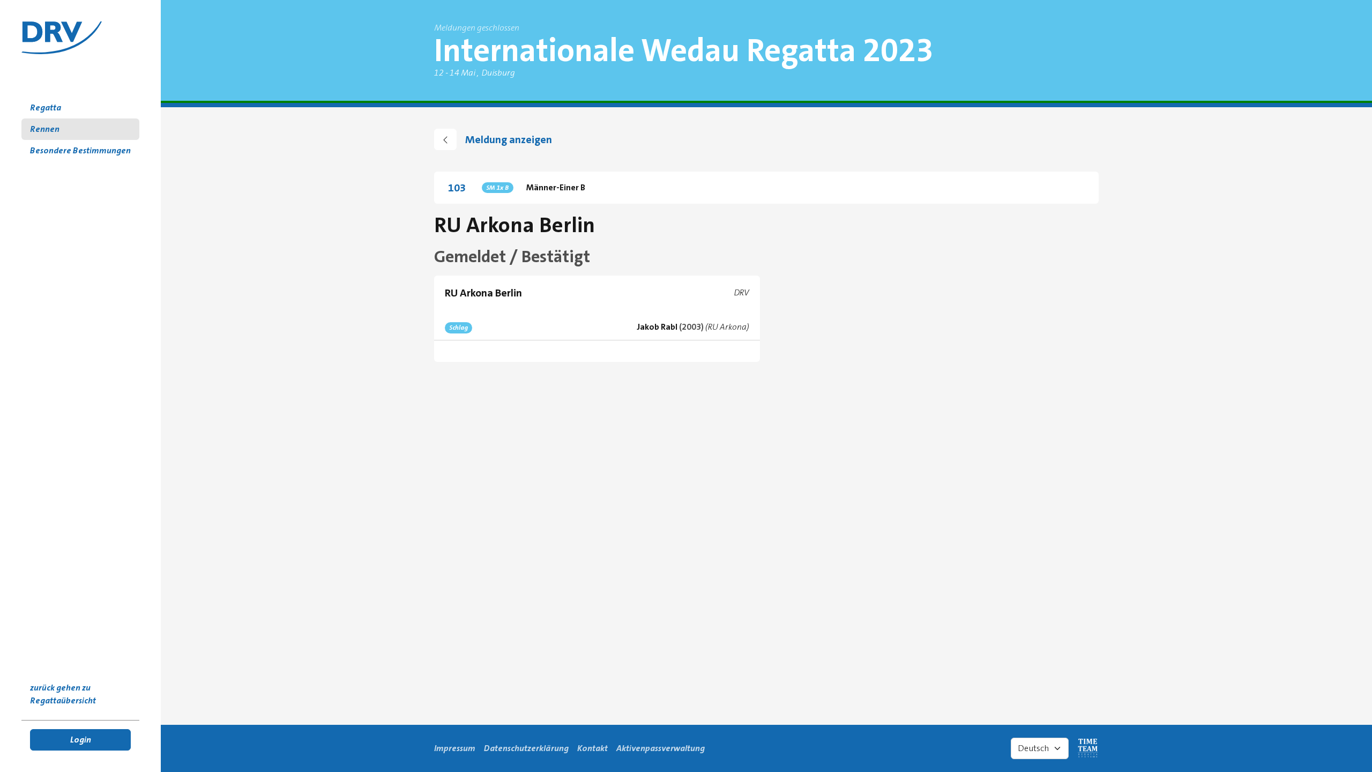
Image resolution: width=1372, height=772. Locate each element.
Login (80, 739)
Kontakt (592, 748)
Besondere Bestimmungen (80, 150)
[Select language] (1040, 748)
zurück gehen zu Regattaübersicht (63, 694)
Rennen (44, 129)
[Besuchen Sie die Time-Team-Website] (1088, 748)
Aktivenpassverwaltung (660, 748)
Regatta (45, 107)
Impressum (454, 748)
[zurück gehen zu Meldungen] (445, 139)
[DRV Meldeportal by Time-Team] (61, 37)
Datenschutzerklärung (526, 748)
